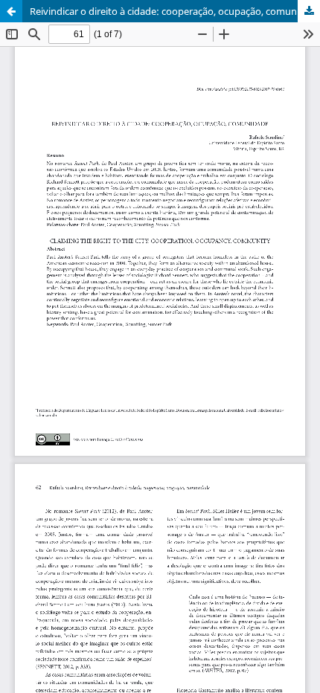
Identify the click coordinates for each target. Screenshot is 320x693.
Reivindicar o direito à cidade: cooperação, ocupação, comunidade (175, 11)
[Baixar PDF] (309, 11)
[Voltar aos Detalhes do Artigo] (11, 11)
